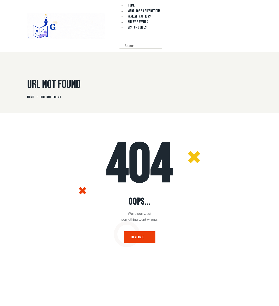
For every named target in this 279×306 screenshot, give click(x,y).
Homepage (137, 237)
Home (31, 97)
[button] (120, 40)
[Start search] (165, 45)
